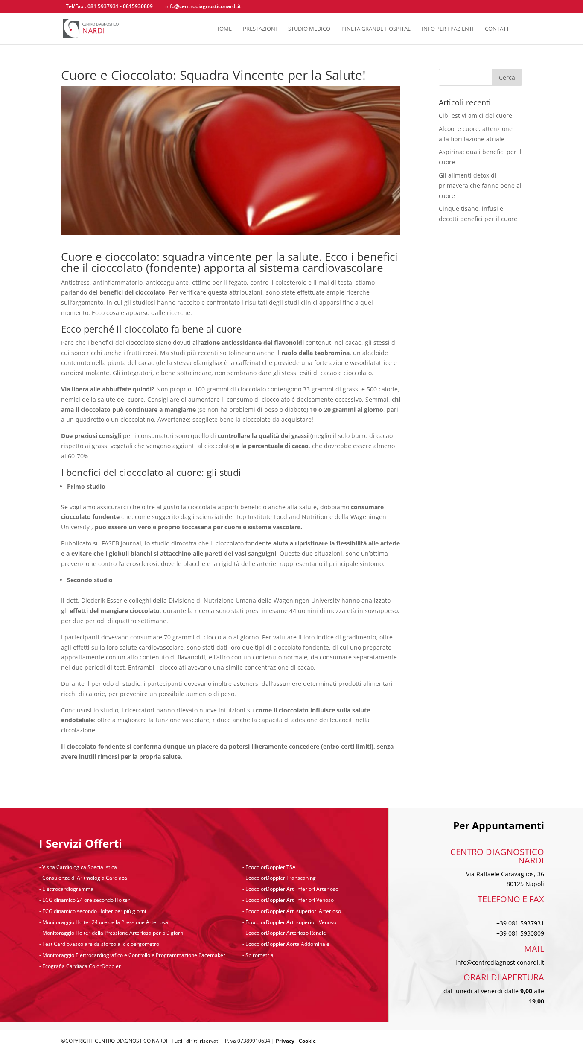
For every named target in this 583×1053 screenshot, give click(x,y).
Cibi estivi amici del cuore (475, 115)
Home (223, 29)
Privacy (285, 1040)
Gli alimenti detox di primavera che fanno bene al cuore (480, 185)
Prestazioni (260, 29)
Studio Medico (309, 29)
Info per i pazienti (448, 29)
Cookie (307, 1040)
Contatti (498, 29)
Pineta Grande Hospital (376, 29)
